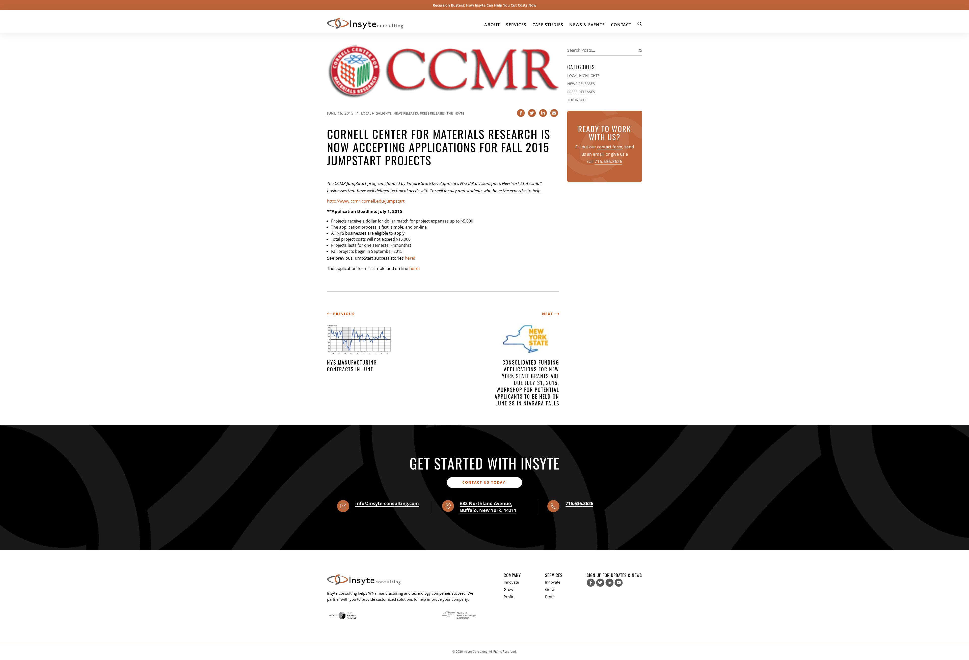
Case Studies (547, 25)
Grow (508, 589)
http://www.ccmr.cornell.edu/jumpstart (366, 201)
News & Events (587, 25)
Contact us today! (484, 482)
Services (516, 25)
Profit (508, 596)
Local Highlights (376, 113)
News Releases (405, 113)
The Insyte (455, 113)
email (598, 154)
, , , (488, 506)
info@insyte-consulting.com (387, 503)
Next (548, 313)
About (492, 25)
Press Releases (432, 113)
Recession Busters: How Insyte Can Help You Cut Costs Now (484, 5)
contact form (609, 147)
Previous (343, 313)
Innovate (511, 582)
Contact (621, 25)
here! (410, 258)
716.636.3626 (608, 161)
